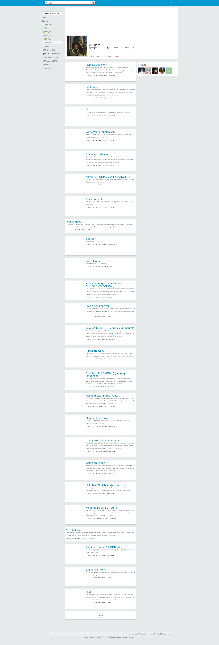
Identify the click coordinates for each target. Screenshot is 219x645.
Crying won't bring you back (102, 440)
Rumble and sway (96, 64)
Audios (48, 43)
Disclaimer (165, 634)
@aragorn (93, 47)
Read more (118, 72)
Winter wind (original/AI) (100, 131)
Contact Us (142, 634)
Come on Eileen (95, 462)
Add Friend (113, 48)
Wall (92, 56)
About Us (133, 634)
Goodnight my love (97, 418)
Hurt (88, 592)
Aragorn (89, 75)
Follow (126, 48)
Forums (48, 68)
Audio (117, 56)
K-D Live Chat (50, 50)
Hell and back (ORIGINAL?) (102, 395)
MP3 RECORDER (51, 57)
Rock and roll (94, 199)
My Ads (48, 39)
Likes (99, 56)
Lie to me (91, 87)
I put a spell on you (97, 305)
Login (166, 2)
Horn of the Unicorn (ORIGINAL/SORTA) (110, 328)
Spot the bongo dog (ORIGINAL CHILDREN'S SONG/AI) (105, 285)
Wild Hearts (93, 261)
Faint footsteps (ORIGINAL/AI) (104, 547)
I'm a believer (74, 530)
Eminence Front (95, 569)
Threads (108, 56)
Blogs (47, 46)
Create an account (53, 13)
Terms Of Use (154, 634)
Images (48, 32)
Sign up (173, 2)
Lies (88, 109)
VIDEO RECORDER (52, 54)
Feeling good (73, 221)
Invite (47, 28)
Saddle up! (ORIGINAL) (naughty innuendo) (105, 374)
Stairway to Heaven (97, 154)
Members (48, 35)
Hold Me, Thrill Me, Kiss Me (102, 485)
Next (100, 615)
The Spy (91, 238)
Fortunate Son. (95, 350)
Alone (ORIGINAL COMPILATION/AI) (108, 176)
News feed (49, 24)
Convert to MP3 (51, 61)
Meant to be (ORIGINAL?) (101, 507)
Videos (47, 65)
